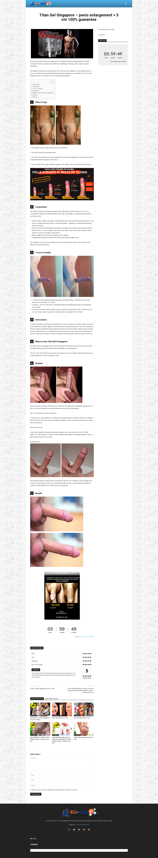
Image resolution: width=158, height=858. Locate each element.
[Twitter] (74, 830)
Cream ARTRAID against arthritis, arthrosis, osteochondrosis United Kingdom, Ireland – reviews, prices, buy (81, 690)
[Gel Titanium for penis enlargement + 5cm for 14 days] (40, 709)
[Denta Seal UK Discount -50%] (62, 709)
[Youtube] (89, 830)
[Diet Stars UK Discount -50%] (84, 709)
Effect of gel (36, 84)
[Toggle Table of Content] (51, 81)
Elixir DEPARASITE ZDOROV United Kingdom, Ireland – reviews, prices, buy (39, 739)
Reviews (35, 95)
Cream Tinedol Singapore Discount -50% (42, 688)
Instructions (36, 90)
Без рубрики (33, 715)
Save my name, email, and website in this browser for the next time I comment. (54, 790)
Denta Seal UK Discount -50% (60, 717)
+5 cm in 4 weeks (38, 88)
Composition (36, 86)
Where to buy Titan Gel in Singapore (43, 92)
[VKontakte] (84, 830)
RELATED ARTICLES (37, 699)
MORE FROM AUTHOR (51, 699)
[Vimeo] (79, 830)
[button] (125, 3)
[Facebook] (69, 830)
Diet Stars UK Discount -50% (82, 717)
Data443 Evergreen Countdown (87, 636)
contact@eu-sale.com (82, 824)
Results (35, 97)
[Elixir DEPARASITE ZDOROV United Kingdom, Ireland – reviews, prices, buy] (40, 729)
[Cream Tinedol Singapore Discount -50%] (84, 729)
